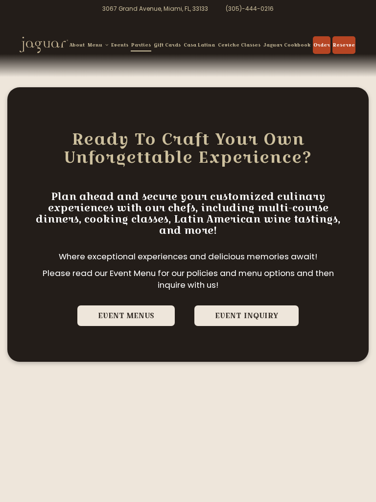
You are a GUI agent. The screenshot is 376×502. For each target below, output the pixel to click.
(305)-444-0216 (250, 9)
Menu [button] (96, 45)
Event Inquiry (246, 315)
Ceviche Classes (239, 45)
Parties (141, 45)
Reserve (344, 45)
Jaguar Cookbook (286, 45)
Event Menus (126, 315)
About (77, 45)
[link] (44, 45)
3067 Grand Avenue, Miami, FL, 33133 (155, 9)
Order (321, 45)
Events (119, 45)
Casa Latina (199, 45)
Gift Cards (167, 45)
